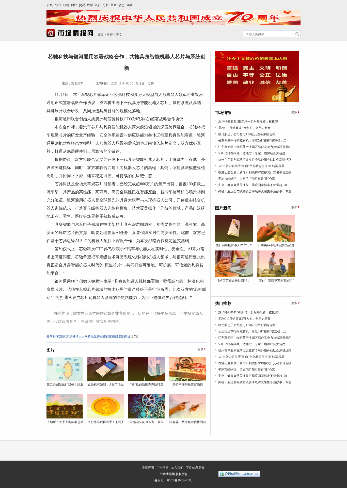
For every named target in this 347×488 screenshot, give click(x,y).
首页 (50, 5)
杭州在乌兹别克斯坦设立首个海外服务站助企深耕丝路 (254, 159)
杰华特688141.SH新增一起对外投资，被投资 (248, 121)
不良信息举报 (195, 467)
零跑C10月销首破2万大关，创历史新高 (244, 128)
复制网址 (124, 336)
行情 (66, 5)
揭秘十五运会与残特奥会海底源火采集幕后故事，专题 (254, 191)
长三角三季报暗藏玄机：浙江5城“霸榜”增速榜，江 (252, 140)
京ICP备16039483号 (180, 480)
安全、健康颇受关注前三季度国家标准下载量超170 (252, 185)
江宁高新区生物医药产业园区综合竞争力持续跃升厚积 (254, 147)
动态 (121, 5)
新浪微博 (72, 336)
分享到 (51, 336)
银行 (98, 5)
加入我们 (177, 467)
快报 (58, 5)
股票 (90, 5)
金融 (129, 5)
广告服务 (162, 467)
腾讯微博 (94, 336)
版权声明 (148, 467)
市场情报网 (167, 474)
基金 (114, 5)
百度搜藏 (112, 336)
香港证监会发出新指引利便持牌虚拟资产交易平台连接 (254, 172)
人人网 (83, 336)
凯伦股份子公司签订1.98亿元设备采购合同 (246, 134)
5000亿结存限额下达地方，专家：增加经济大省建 (251, 153)
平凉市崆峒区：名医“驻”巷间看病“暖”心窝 (246, 178)
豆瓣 (103, 336)
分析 (106, 5)
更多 (200, 349)
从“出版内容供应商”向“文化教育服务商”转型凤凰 (251, 166)
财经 (74, 5)
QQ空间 (61, 336)
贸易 (82, 5)
